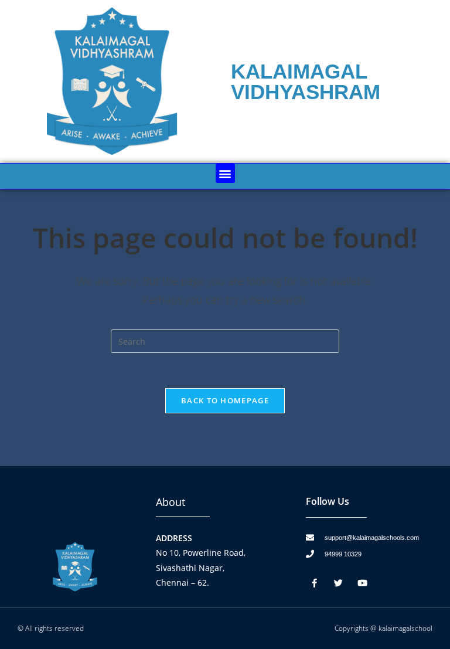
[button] (225, 173)
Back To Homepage (225, 400)
